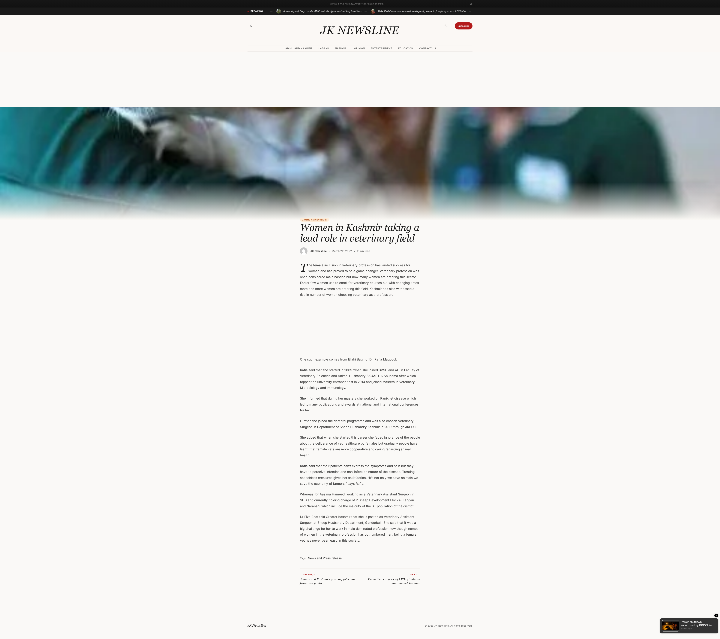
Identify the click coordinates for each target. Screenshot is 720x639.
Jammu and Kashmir (298, 48)
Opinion (359, 48)
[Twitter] (471, 3)
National (341, 48)
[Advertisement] (360, 79)
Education (405, 48)
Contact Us (427, 48)
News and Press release (325, 558)
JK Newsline (360, 30)
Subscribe (464, 25)
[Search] (251, 26)
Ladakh (324, 48)
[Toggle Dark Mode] (446, 26)
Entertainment (381, 48)
